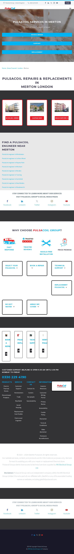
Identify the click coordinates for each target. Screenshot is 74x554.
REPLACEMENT (66, 14)
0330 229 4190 (34, 3)
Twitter (37, 205)
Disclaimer (43, 419)
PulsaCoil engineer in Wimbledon (13, 154)
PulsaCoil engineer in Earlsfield (12, 179)
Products (7, 382)
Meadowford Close (62, 118)
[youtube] (67, 201)
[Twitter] (51, 3)
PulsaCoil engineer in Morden (11, 171)
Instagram (52, 205)
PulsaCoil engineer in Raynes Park (13, 163)
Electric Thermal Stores (6, 388)
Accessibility (43, 408)
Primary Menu (70, 8)
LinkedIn (22, 205)
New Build (18, 401)
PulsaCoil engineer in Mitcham (12, 167)
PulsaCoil (43, 350)
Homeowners (18, 393)
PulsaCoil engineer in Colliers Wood (13, 158)
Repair (6, 354)
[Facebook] (45, 3)
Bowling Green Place (12, 118)
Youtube (66, 205)
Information (45, 382)
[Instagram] (54, 3)
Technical (31, 350)
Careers (30, 393)
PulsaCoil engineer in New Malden (13, 183)
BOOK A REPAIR (51, 14)
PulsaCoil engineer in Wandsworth (13, 187)
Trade (67, 3)
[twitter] (37, 201)
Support (37, 43)
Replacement (37, 52)
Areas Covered (11, 68)
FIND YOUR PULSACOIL (34, 14)
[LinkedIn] (48, 3)
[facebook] (7, 201)
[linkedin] (22, 201)
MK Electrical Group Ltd (35, 549)
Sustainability (31, 401)
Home (4, 68)
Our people (30, 397)
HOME (20, 14)
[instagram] (52, 201)
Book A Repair (37, 35)
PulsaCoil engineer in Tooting (12, 175)
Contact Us (30, 389)
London (20, 68)
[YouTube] (57, 3)
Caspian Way (37, 118)
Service (18, 382)
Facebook (7, 205)
